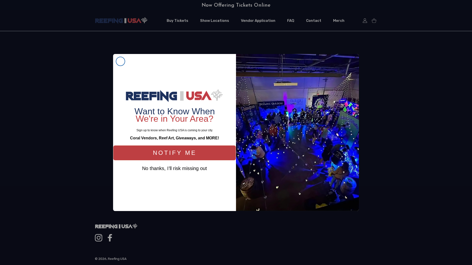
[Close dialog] (120, 61)
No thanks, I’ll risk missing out (174, 168)
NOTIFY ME (174, 152)
